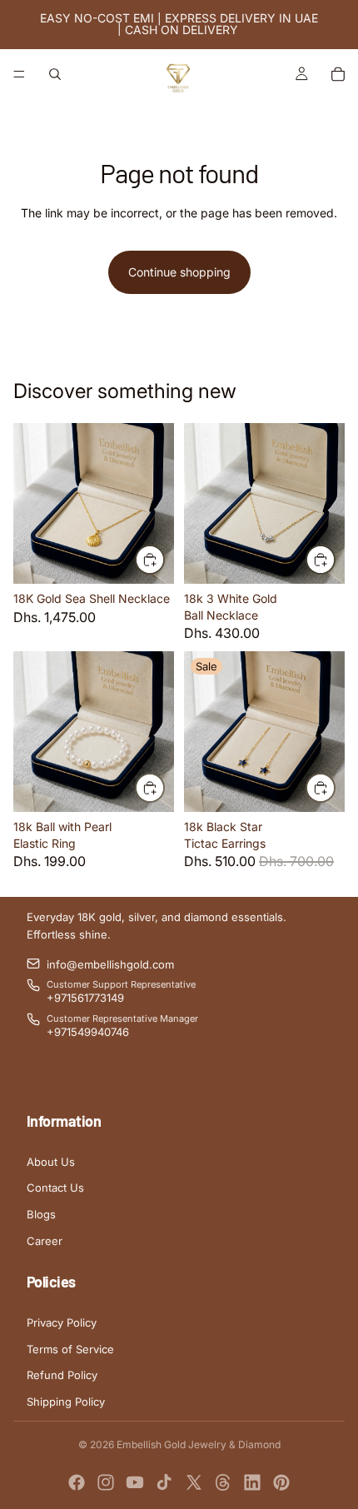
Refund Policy (62, 1375)
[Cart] (338, 74)
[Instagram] (106, 1482)
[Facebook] (77, 1482)
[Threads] (223, 1482)
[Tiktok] (164, 1482)
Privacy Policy (62, 1322)
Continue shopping (179, 272)
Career (44, 1241)
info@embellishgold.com (110, 964)
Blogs (41, 1214)
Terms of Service (70, 1349)
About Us (51, 1161)
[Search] (55, 74)
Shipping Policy (66, 1401)
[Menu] (19, 74)
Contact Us (55, 1187)
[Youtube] (135, 1482)
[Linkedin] (252, 1482)
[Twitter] (194, 1482)
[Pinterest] (281, 1482)
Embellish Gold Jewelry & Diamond (199, 1444)
